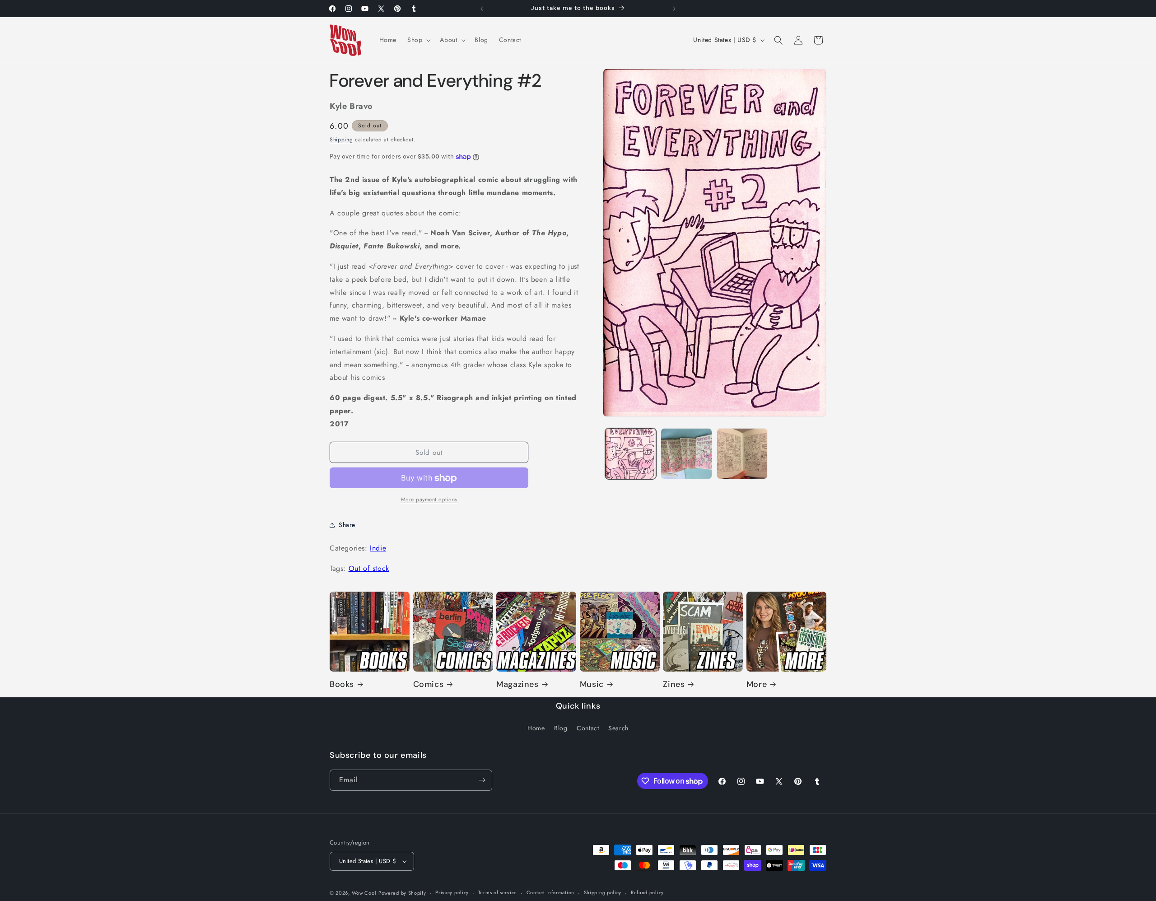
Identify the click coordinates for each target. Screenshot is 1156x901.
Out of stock (369, 568)
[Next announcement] (674, 8)
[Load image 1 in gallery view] (630, 453)
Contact (588, 728)
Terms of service (497, 892)
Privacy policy (452, 892)
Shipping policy (603, 892)
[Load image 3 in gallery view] (742, 453)
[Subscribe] (482, 780)
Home (536, 728)
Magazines (517, 684)
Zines (674, 684)
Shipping (341, 139)
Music (592, 684)
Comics (428, 684)
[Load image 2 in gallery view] (686, 453)
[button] (418, 39)
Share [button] (347, 524)
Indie (378, 548)
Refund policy (647, 892)
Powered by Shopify (402, 892)
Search (618, 728)
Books (342, 684)
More (756, 684)
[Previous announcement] (482, 8)
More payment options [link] (429, 500)
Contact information (550, 892)
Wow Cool (364, 892)
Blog (560, 728)
